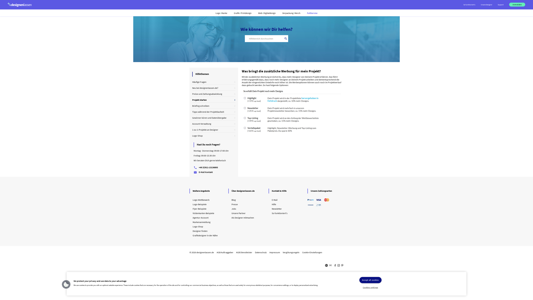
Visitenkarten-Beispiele (203, 213)
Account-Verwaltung (201, 123)
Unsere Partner (239, 213)
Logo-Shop (197, 135)
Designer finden (200, 231)
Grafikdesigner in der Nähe (205, 235)
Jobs (234, 208)
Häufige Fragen (199, 82)
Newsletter (277, 208)
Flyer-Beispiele (199, 208)
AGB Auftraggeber (225, 252)
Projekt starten (199, 99)
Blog (234, 199)
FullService (312, 13)
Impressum (274, 252)
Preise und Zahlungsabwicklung (207, 93)
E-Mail (274, 199)
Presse (235, 204)
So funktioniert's (279, 213)
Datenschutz (261, 252)
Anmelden (517, 4)
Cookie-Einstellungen (312, 252)
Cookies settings (370, 287)
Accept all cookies (370, 280)
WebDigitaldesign (267, 13)
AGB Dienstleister (244, 252)
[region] (266, 284)
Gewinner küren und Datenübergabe (209, 117)
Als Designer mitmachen (243, 217)
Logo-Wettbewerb (201, 199)
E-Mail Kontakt (203, 172)
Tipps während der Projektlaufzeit (208, 111)
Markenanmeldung (201, 222)
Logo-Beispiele (200, 204)
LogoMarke (221, 13)
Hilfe (274, 204)
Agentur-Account (200, 217)
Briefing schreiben (200, 105)
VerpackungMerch (291, 13)
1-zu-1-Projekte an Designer (205, 129)
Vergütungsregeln (291, 252)
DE (330, 265)
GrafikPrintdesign (243, 13)
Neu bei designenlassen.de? (205, 88)
